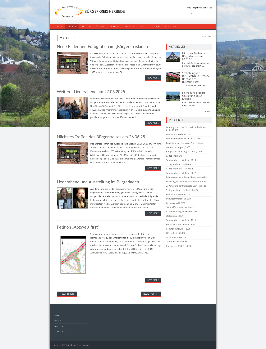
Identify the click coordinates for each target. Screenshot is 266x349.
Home (59, 26)
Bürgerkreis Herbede (80, 345)
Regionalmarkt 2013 (176, 203)
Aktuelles (72, 26)
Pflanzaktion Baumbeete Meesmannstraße (186, 177)
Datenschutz (171, 26)
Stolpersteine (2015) (175, 215)
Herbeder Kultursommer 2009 (180, 224)
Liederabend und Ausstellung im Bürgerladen (98, 182)
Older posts (67, 294)
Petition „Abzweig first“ (78, 227)
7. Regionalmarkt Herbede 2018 (181, 164)
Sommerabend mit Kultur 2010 (181, 220)
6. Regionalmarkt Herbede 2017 (181, 168)
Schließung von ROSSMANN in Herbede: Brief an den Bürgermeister (196, 77)
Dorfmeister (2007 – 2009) (178, 245)
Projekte (114, 26)
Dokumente (129, 26)
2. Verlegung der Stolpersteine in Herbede (186, 185)
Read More (153, 77)
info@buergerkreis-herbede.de (199, 8)
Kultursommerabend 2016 (178, 198)
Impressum (59, 326)
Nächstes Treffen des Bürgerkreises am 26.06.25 (101, 137)
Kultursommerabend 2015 (178, 194)
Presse (144, 26)
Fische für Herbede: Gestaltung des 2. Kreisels (193, 95)
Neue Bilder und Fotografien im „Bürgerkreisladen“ (103, 47)
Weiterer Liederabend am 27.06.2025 (91, 92)
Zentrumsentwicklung (176, 241)
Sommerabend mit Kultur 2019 (181, 160)
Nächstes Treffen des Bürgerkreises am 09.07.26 (194, 56)
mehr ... (208, 111)
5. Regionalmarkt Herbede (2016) (182, 190)
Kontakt (156, 26)
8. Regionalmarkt (174, 155)
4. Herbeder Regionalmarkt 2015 (181, 211)
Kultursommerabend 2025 (178, 134)
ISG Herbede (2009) (175, 233)
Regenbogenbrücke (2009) (178, 228)
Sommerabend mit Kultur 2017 (181, 173)
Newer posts (150, 294)
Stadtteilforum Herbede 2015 (180, 207)
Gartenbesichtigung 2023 (178, 147)
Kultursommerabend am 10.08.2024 (183, 138)
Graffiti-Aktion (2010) (176, 237)
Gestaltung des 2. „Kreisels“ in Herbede (184, 142)
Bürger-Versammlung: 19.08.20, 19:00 (184, 151)
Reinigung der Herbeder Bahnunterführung (186, 181)
